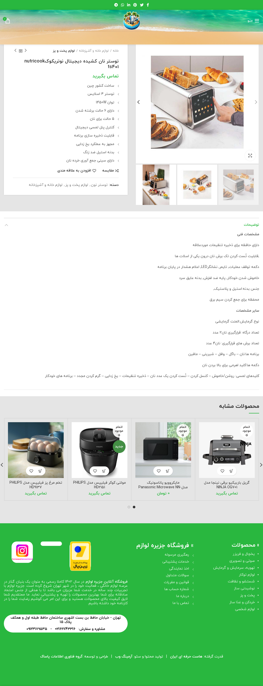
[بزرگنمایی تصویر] (250, 155)
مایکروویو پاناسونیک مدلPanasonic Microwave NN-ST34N (163, 487)
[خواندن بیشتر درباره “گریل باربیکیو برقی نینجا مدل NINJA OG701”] (231, 470)
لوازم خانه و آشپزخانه (94, 51)
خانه (116, 51)
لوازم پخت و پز (64, 51)
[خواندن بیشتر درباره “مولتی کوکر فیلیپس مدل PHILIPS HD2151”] (103, 470)
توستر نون (99, 185)
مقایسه (108, 171)
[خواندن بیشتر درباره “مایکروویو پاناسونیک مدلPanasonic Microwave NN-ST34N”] (167, 470)
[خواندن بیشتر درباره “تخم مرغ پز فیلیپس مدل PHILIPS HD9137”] (40, 470)
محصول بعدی (15, 50)
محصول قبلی (25, 50)
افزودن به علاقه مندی (74, 171)
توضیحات (251, 224)
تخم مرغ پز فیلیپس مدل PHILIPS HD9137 (36, 485)
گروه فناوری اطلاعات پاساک (61, 656)
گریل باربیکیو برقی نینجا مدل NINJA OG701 (227, 485)
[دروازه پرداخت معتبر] (80, 555)
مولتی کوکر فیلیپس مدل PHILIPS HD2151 (99, 485)
